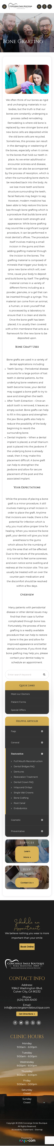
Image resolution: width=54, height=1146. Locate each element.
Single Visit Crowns (23, 792)
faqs (13, 731)
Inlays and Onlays (23, 787)
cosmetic (16, 820)
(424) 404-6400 (27, 999)
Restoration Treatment (26, 777)
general (15, 742)
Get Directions (26, 1014)
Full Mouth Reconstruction (28, 761)
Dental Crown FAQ (23, 782)
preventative (18, 831)
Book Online (27, 946)
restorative (17, 754)
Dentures (19, 771)
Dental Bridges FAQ (24, 766)
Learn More (26, 854)
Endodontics (20, 808)
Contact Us (26, 882)
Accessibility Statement (22, 1129)
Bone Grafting (21, 798)
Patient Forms (18, 702)
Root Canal (19, 803)
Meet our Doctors (20, 694)
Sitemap (39, 1129)
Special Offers (18, 710)
